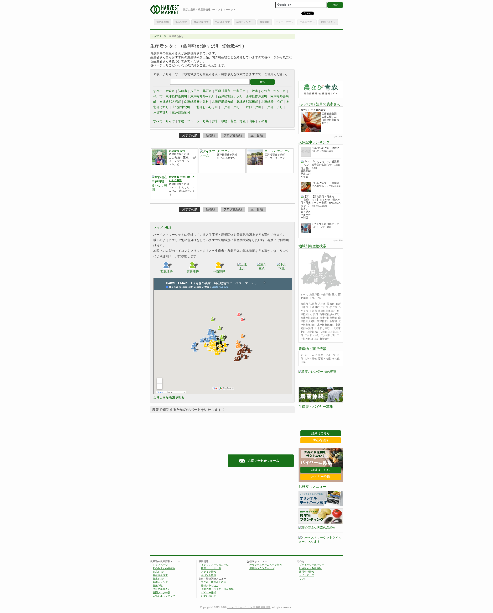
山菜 (252, 121)
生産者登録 (320, 440)
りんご (170, 121)
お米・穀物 (219, 121)
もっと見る (338, 136)
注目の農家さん (161, 589)
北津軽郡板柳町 (222, 101)
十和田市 (239, 91)
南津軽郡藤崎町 (328, 317)
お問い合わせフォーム (263, 460)
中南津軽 (326, 294)
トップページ (158, 36)
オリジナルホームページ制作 (265, 564)
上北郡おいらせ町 (205, 107)
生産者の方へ (306, 22)
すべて (158, 91)
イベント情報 (208, 575)
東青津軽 (314, 294)
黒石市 (207, 91)
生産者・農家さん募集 (213, 582)
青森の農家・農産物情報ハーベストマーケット (209, 9)
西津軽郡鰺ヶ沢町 (230, 96)
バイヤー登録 (320, 476)
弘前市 (182, 91)
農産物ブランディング (261, 568)
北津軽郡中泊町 (272, 101)
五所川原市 (222, 91)
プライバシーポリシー (311, 564)
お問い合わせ (328, 22)
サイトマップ (306, 575)
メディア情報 (208, 571)
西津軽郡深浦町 (256, 96)
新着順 (210, 135)
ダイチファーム (226, 151)
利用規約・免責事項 (310, 568)
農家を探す (159, 578)
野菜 (206, 121)
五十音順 (257, 135)
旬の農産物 (162, 22)
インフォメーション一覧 (215, 564)
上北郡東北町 (181, 107)
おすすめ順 (189, 135)
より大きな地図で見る (168, 397)
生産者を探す (222, 22)
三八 (334, 294)
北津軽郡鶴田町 (247, 101)
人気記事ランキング (164, 596)
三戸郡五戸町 (252, 107)
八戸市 (195, 91)
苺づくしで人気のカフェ (314, 110)
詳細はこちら (320, 433)
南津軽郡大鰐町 (170, 101)
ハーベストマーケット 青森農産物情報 (249, 607)
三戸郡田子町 (273, 107)
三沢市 (253, 91)
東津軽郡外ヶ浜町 (202, 96)
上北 (311, 297)
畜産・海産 (238, 121)
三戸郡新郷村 (181, 112)
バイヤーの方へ (284, 22)
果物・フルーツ (189, 121)
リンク (303, 578)
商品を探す (181, 22)
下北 (318, 297)
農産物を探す (201, 22)
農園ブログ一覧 (161, 592)
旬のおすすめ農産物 (164, 568)
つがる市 (279, 91)
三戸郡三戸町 (230, 107)
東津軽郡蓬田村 (176, 96)
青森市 (170, 91)
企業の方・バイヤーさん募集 (217, 589)
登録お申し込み (210, 585)
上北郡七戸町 (322, 328)
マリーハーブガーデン (277, 151)
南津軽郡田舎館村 (196, 101)
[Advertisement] (182, 508)
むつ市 (265, 91)
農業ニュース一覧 (211, 568)
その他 (262, 121)
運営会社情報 (306, 571)
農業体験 (265, 22)
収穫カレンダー (244, 22)
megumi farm (177, 150)
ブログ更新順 (233, 135)
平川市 (158, 96)
